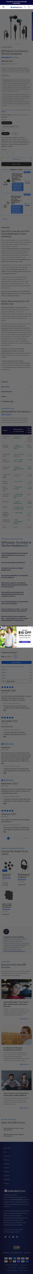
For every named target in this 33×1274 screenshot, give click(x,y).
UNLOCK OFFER (25, 642)
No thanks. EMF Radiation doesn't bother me (24, 644)
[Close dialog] (32, 627)
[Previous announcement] (3, 2)
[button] (3, 7)
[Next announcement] (30, 2)
